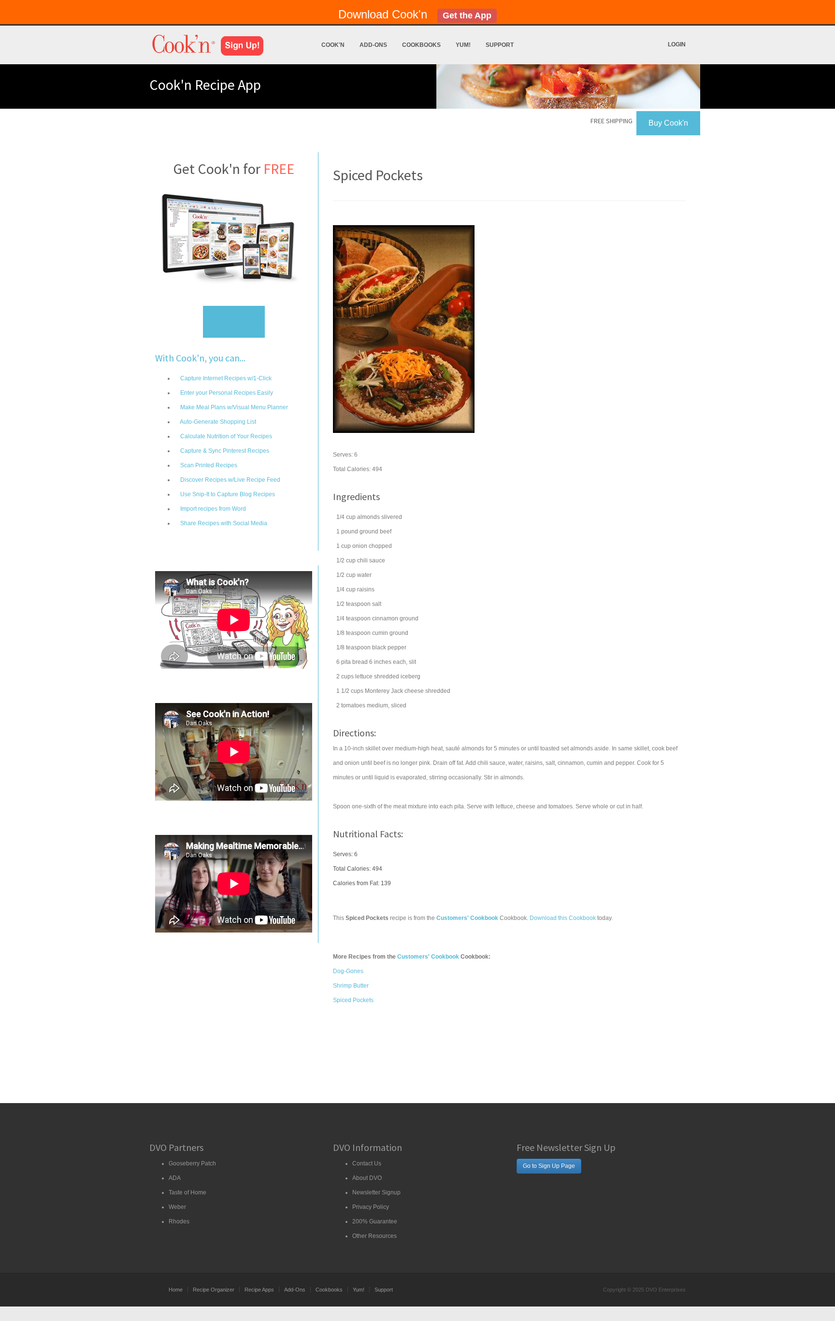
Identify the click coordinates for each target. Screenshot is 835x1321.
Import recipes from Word (212, 508)
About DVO (367, 1178)
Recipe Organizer (213, 1289)
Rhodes (179, 1221)
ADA (175, 1178)
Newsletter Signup (376, 1192)
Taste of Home (187, 1192)
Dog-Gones (348, 971)
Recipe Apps (259, 1289)
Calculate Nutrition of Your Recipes (225, 436)
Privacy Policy (370, 1207)
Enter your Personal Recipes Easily (226, 392)
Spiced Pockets (353, 1000)
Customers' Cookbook (428, 956)
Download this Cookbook (563, 918)
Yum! (463, 45)
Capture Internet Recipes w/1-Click (225, 378)
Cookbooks (421, 45)
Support (500, 45)
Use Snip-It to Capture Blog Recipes (227, 494)
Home (176, 1289)
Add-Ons (373, 45)
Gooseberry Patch (192, 1163)
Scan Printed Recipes (208, 465)
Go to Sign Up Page (549, 1166)
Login (677, 44)
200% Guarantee (374, 1221)
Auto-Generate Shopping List (217, 421)
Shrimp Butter (351, 985)
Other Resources (374, 1236)
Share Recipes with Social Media (223, 523)
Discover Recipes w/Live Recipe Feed (229, 479)
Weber (177, 1207)
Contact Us (366, 1163)
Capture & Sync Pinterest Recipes (224, 450)
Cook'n (333, 45)
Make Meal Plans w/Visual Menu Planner (233, 407)
